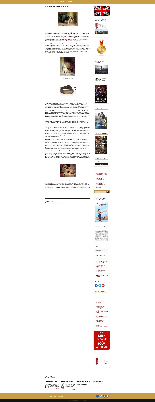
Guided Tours (60, 396)
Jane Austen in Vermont (100, 315)
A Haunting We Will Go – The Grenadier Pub (51, 382)
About (54, 1)
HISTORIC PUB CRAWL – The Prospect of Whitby (67, 382)
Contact (70, 1)
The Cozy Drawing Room (100, 306)
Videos (62, 1)
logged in (53, 202)
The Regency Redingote (100, 310)
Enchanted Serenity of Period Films (102, 326)
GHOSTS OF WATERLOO (98, 381)
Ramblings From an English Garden (102, 317)
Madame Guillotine (99, 308)
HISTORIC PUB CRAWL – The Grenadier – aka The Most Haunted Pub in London (102, 186)
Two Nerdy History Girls (100, 301)
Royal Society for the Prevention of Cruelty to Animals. (70, 40)
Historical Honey (99, 324)
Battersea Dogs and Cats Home (53, 45)
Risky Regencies (99, 303)
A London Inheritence (99, 321)
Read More (58, 388)
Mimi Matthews (98, 302)
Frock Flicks (98, 325)
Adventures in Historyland (100, 313)
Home (48, 1)
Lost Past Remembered (100, 322)
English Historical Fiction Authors (101, 316)
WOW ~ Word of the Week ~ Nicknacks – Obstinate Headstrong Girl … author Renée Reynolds (102, 260)
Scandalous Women (99, 307)
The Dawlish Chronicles (100, 320)
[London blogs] (102, 48)
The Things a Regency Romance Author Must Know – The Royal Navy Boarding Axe (101, 174)
